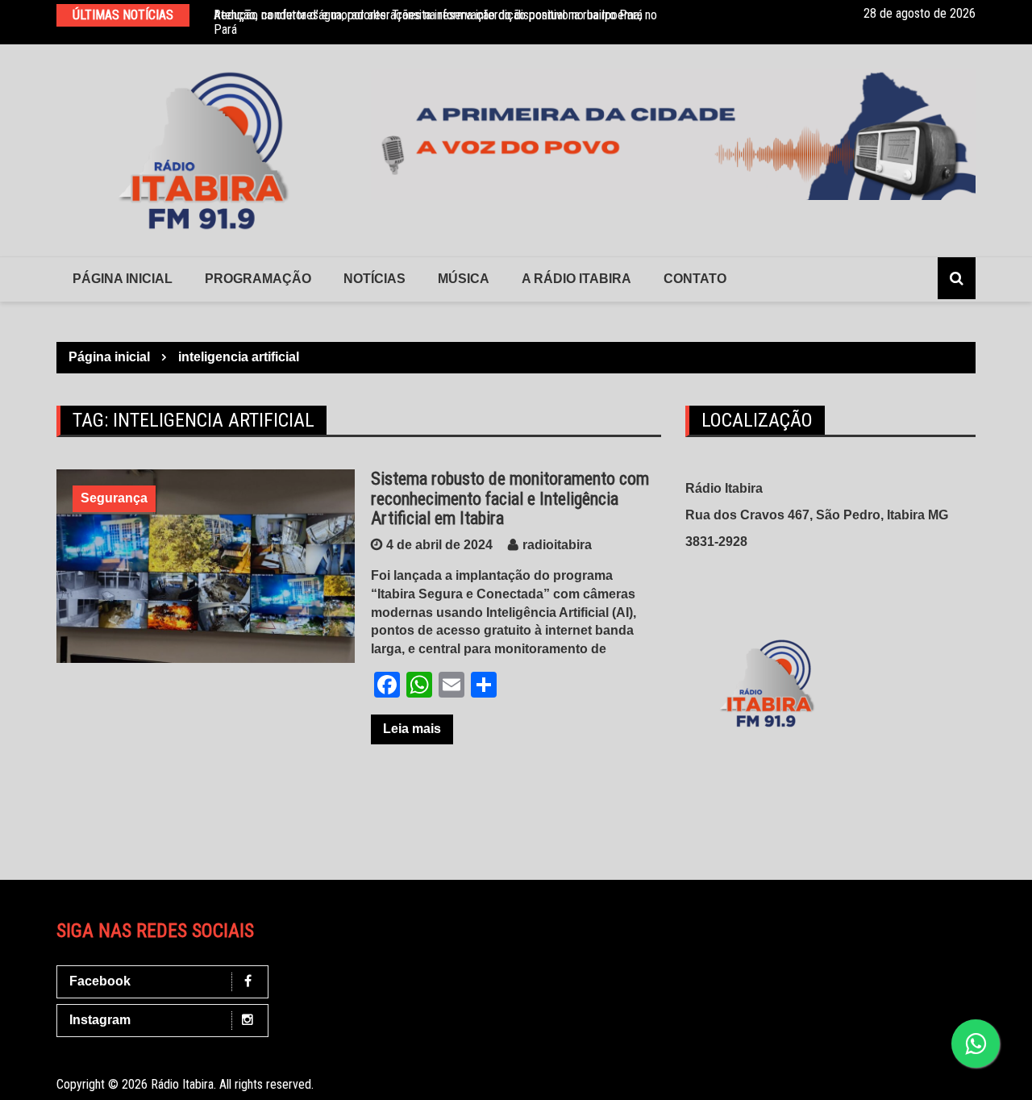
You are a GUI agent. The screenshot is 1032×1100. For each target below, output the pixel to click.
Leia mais (412, 728)
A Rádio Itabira (576, 278)
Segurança (114, 498)
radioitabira (557, 545)
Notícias (374, 278)
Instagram (100, 1020)
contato (695, 278)
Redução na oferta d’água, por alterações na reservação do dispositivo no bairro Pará (428, 15)
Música (463, 278)
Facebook (100, 981)
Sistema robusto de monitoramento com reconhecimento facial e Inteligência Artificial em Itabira (510, 498)
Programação (258, 278)
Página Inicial (123, 278)
